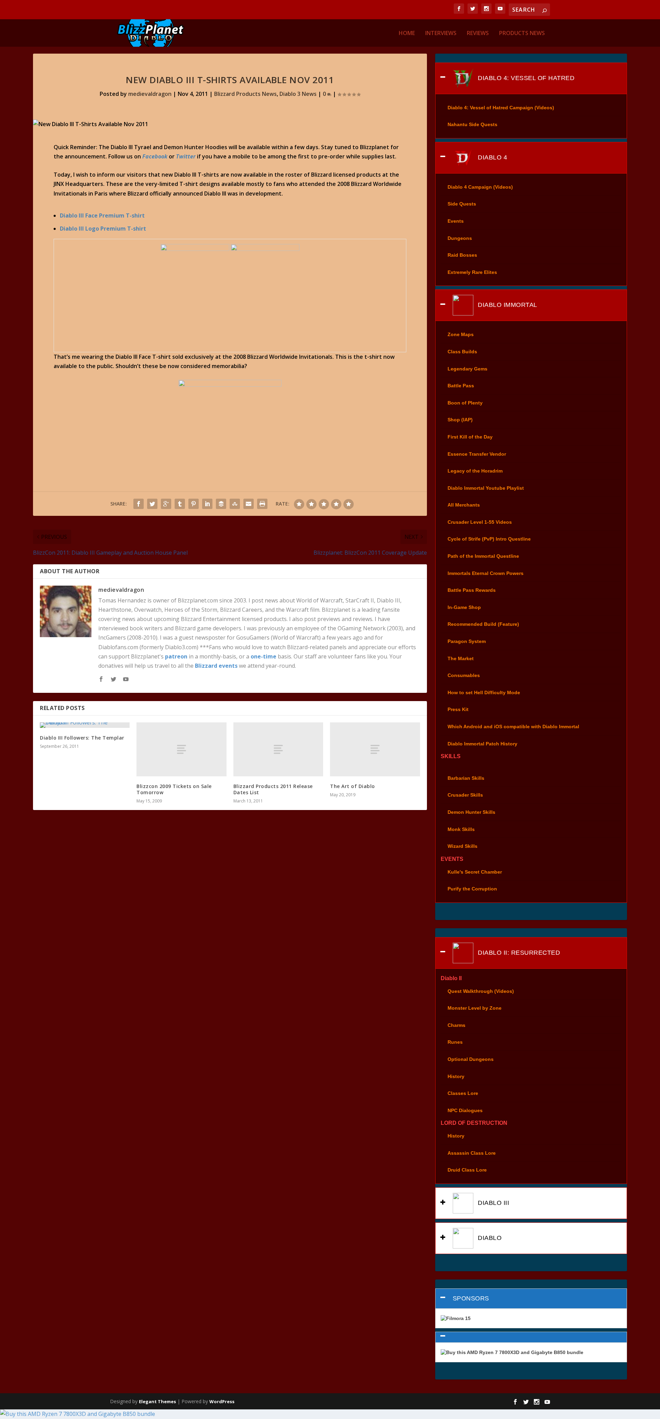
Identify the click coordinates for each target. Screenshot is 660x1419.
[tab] (531, 78)
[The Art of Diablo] (375, 749)
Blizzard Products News (245, 94)
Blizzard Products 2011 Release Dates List (273, 789)
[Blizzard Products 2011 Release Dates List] (278, 749)
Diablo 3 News (298, 94)
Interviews (440, 33)
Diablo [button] (489, 1237)
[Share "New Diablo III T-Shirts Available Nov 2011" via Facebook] (138, 504)
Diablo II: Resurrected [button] (518, 952)
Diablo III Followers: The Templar (82, 737)
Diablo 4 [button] (491, 157)
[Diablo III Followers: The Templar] (85, 725)
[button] (531, 1337)
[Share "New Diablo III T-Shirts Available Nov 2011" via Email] (248, 504)
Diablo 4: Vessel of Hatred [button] (525, 77)
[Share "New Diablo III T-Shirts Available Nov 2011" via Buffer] (221, 504)
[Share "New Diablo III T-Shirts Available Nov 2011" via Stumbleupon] (235, 504)
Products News (522, 33)
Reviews (478, 33)
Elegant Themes (157, 1401)
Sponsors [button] (471, 1298)
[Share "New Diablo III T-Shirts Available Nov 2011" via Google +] (166, 504)
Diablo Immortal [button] (506, 304)
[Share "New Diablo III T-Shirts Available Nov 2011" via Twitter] (152, 504)
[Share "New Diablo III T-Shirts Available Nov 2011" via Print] (262, 504)
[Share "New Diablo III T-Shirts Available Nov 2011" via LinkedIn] (207, 504)
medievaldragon (150, 94)
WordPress (221, 1401)
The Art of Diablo (352, 786)
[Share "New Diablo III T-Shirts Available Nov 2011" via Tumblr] (180, 504)
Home (407, 33)
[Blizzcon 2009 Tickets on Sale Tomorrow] (181, 749)
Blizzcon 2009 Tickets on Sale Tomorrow (174, 789)
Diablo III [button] (492, 1202)
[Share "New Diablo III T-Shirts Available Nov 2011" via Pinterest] (193, 504)
